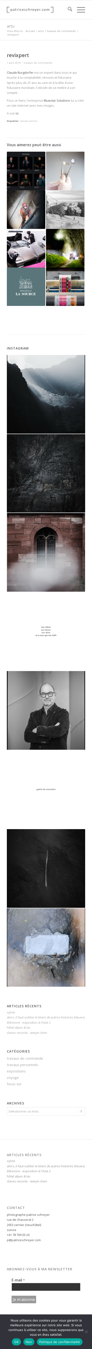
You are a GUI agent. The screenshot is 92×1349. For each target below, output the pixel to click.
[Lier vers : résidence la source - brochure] (26, 287)
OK (16, 1342)
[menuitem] (67, 9)
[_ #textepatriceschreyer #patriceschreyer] (46, 631)
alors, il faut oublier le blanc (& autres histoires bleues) (46, 1017)
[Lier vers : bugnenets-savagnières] (65, 209)
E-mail (18, 1280)
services (24, 121)
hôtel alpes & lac (18, 1027)
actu (10, 26)
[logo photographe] (38, 9)
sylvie (11, 1012)
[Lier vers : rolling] (26, 171)
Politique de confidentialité (59, 1342)
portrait (33, 121)
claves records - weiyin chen (27, 1033)
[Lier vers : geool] (65, 248)
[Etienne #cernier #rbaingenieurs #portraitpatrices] (46, 710)
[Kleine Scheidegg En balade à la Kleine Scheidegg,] (46, 394)
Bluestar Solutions (57, 100)
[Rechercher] (67, 9)
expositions (16, 1071)
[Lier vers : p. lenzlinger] (65, 287)
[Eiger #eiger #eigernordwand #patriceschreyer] (46, 473)
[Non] (86, 1331)
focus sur (14, 1083)
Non (29, 1342)
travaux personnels (22, 1064)
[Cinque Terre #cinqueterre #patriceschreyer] (46, 947)
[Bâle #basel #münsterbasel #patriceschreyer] (46, 552)
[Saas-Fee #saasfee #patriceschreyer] (46, 868)
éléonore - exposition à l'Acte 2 (29, 1022)
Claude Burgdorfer (20, 72)
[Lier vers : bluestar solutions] (26, 248)
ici (17, 113)
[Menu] (78, 9)
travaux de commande (38, 62)
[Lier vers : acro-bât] (26, 209)
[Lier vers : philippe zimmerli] (65, 171)
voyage (13, 1077)
